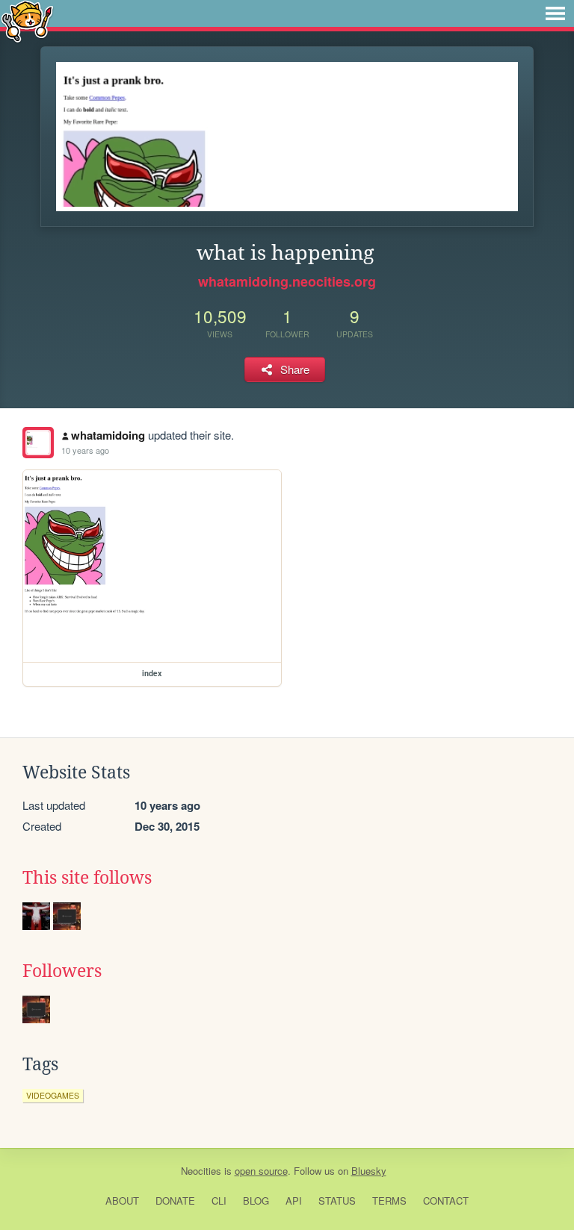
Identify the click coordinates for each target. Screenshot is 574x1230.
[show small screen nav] (555, 13)
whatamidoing (108, 435)
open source (261, 1171)
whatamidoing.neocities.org (287, 281)
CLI (219, 1200)
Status (337, 1200)
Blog (256, 1200)
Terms (389, 1200)
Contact (446, 1200)
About (122, 1200)
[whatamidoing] (38, 442)
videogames (52, 1095)
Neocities (201, 1171)
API (294, 1200)
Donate (175, 1200)
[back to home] (27, 20)
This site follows (87, 877)
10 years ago (85, 450)
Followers (62, 971)
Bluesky (368, 1171)
